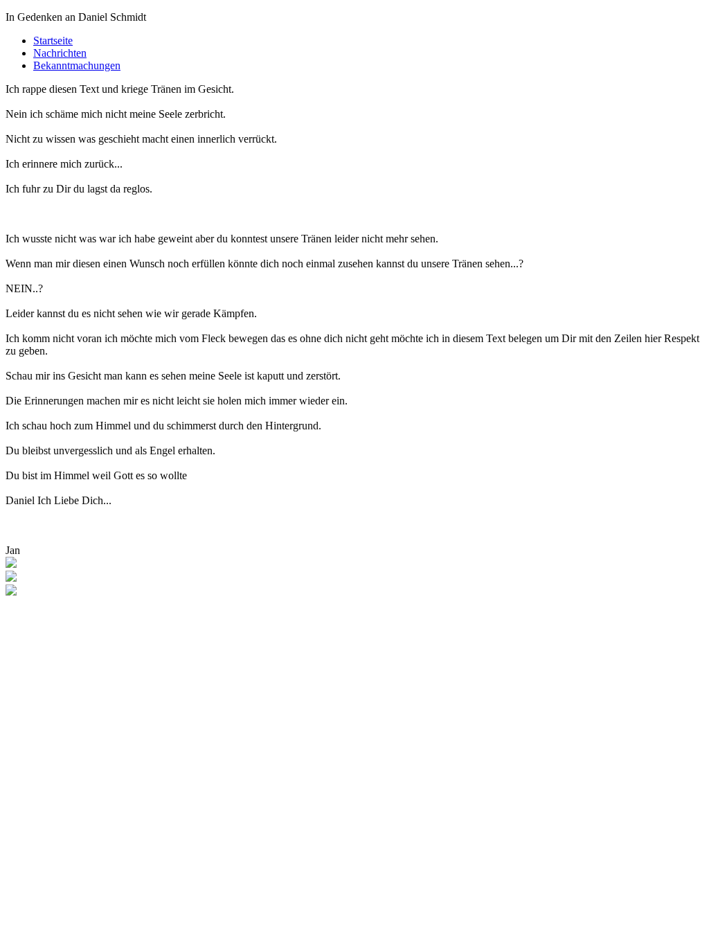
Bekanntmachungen (76, 65)
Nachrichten (60, 53)
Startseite (53, 40)
